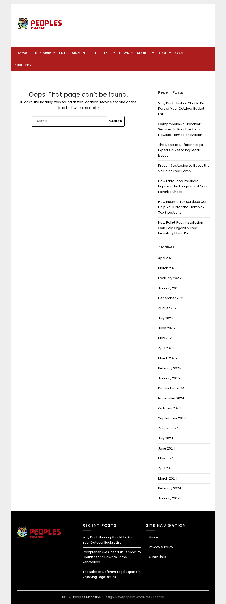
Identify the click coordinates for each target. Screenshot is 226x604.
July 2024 (165, 438)
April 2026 (165, 258)
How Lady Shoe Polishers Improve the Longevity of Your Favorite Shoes (182, 186)
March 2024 (167, 478)
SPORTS (143, 53)
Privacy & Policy (161, 547)
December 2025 (171, 298)
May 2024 (165, 458)
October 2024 (169, 408)
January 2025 (169, 378)
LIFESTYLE (103, 53)
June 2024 (166, 448)
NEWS (124, 53)
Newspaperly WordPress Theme (139, 597)
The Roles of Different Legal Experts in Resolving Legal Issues (180, 150)
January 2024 (169, 498)
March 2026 (167, 268)
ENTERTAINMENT (73, 53)
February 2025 (169, 368)
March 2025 (167, 358)
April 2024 (166, 468)
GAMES (181, 53)
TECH (162, 53)
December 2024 (171, 388)
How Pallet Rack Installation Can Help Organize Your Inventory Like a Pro (180, 227)
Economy (23, 64)
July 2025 (165, 318)
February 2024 (169, 488)
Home (22, 53)
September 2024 (172, 418)
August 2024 (168, 428)
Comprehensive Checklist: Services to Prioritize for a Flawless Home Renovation (180, 129)
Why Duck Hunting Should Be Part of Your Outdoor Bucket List (181, 108)
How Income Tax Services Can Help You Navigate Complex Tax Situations (182, 207)
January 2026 (169, 288)
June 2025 (166, 328)
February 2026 (169, 278)
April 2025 (166, 348)
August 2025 (168, 308)
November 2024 (171, 398)
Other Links (157, 557)
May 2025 (165, 338)
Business (43, 53)
